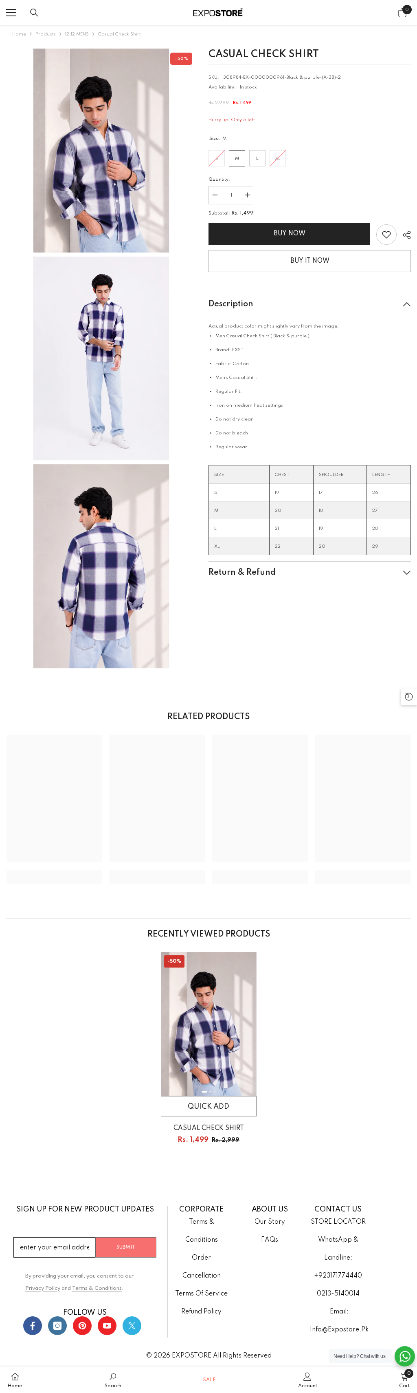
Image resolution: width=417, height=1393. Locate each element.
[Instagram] (57, 1325)
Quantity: (219, 179)
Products (45, 34)
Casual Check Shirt (208, 1128)
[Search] (34, 13)
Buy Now (289, 233)
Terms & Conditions (97, 1288)
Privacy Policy (42, 1288)
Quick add (208, 1106)
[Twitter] (132, 1325)
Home (19, 34)
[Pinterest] (82, 1325)
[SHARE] (404, 235)
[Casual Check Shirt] (209, 1024)
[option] (208, 1055)
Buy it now (309, 261)
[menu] (11, 13)
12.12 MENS (77, 34)
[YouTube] (107, 1325)
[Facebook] (32, 1325)
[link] (386, 234)
